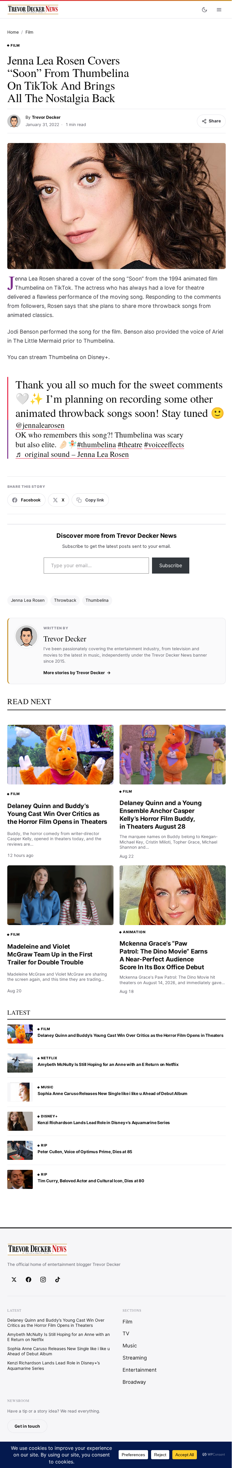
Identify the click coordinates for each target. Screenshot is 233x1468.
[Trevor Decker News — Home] (32, 9)
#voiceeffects (164, 444)
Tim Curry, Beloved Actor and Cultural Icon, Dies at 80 (91, 1180)
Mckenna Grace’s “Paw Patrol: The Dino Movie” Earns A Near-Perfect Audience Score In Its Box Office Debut (163, 955)
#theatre (130, 444)
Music (47, 1087)
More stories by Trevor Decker (74, 672)
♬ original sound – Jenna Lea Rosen (72, 454)
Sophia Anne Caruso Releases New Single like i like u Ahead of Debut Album (112, 1093)
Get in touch (27, 1425)
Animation (134, 932)
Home (13, 32)
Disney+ (49, 1116)
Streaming (135, 1358)
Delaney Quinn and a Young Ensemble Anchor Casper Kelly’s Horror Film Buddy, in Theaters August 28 (160, 814)
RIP (44, 1145)
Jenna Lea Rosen (28, 600)
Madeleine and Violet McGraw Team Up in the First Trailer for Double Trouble (50, 954)
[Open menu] (219, 9)
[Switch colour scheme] (204, 9)
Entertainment (140, 1370)
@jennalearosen (40, 425)
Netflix (49, 1058)
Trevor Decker (46, 117)
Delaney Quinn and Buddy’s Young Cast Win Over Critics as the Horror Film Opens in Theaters (57, 813)
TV (126, 1333)
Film (29, 32)
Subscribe (170, 565)
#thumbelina (96, 444)
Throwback (65, 600)
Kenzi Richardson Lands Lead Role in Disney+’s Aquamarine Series (104, 1122)
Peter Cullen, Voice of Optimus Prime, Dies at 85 (85, 1151)
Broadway (134, 1382)
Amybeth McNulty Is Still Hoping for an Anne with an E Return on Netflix (108, 1064)
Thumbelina (97, 600)
